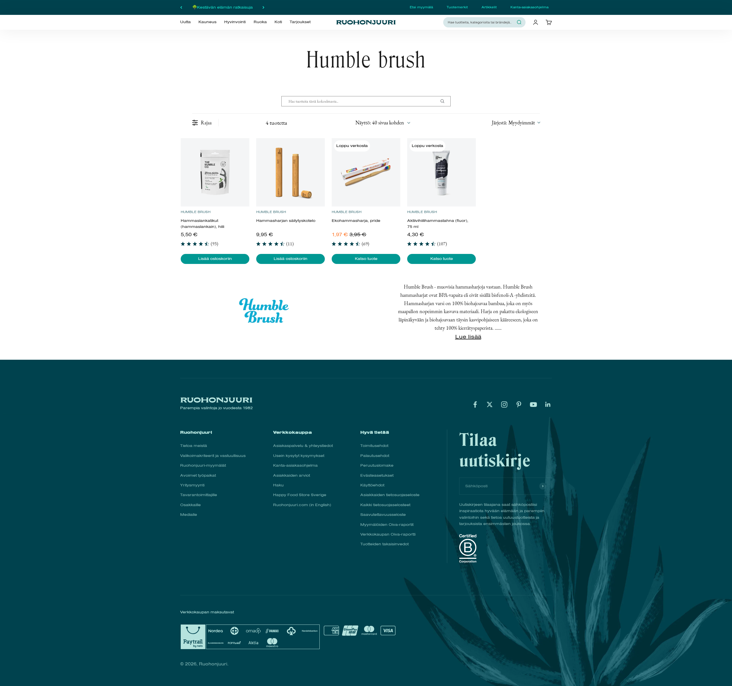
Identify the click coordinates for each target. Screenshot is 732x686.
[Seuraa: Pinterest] (519, 404)
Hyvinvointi (235, 22)
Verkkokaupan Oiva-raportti (387, 534)
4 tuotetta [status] (276, 122)
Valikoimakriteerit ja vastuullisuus (213, 455)
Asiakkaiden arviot (291, 475)
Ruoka (260, 22)
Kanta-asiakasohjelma (529, 7)
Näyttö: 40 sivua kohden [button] (379, 122)
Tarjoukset (300, 22)
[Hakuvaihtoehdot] (445, 101)
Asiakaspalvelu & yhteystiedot (303, 445)
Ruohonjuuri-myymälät (203, 465)
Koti (278, 22)
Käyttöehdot (372, 485)
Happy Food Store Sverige (299, 494)
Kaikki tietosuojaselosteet (385, 504)
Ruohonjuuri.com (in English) (302, 504)
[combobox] (481, 22)
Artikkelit (489, 7)
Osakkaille (190, 504)
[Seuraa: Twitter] (490, 404)
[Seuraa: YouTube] (533, 404)
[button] (516, 122)
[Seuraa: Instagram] (504, 404)
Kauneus (207, 22)
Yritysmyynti (192, 485)
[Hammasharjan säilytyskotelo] (290, 172)
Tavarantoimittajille (198, 494)
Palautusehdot (374, 455)
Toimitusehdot (374, 445)
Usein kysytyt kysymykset (298, 455)
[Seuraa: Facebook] (475, 404)
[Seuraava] (263, 7)
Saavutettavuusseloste (383, 514)
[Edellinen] (181, 7)
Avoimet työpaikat (198, 475)
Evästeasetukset (376, 475)
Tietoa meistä (193, 445)
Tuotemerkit (457, 7)
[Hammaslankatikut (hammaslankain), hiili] (215, 172)
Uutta (185, 22)
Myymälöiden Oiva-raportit (386, 524)
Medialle (188, 514)
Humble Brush (195, 212)
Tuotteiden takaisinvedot (384, 544)
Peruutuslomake (376, 465)
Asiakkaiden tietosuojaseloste (389, 494)
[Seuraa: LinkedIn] (548, 404)
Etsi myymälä (421, 7)
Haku (278, 485)
